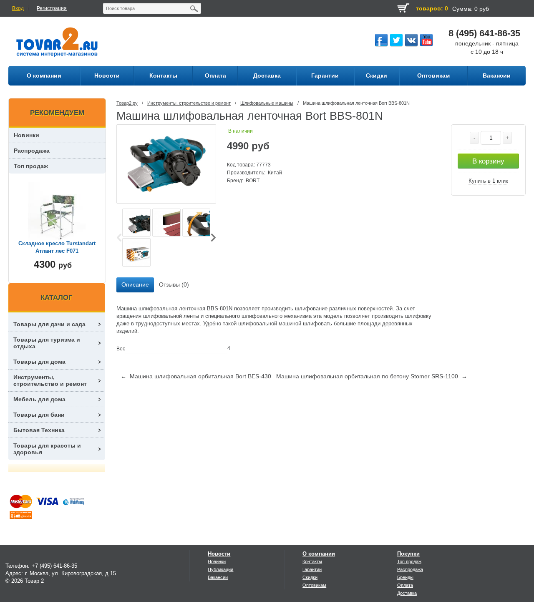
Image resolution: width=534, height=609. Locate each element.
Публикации (220, 569)
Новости (219, 554)
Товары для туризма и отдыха (46, 343)
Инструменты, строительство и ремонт (189, 103)
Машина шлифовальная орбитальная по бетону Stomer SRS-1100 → (371, 376)
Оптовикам (314, 585)
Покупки (408, 554)
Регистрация (52, 8)
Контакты (312, 561)
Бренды (405, 577)
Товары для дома (39, 361)
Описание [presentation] (135, 284)
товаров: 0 (432, 8)
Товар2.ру (127, 103)
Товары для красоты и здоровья (47, 448)
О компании (318, 554)
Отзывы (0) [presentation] (174, 284)
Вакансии (218, 577)
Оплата (405, 585)
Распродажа (32, 150)
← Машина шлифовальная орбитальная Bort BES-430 (196, 376)
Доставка (407, 593)
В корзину (488, 161)
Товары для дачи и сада (49, 324)
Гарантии (312, 569)
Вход (18, 8)
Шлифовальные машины (266, 103)
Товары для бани (39, 414)
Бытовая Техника (39, 430)
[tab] (135, 284)
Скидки (309, 577)
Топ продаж (31, 166)
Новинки (26, 135)
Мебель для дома (39, 399)
